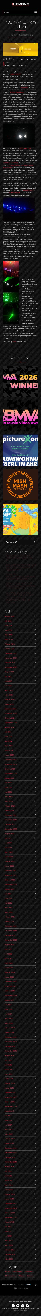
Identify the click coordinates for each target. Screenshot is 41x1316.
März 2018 (9, 1079)
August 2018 (9, 1055)
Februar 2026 (10, 644)
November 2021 (11, 875)
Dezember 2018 (10, 1037)
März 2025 (9, 695)
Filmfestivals (17, 1271)
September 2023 (11, 773)
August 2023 (9, 778)
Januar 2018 (9, 1088)
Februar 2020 (10, 972)
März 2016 (9, 1190)
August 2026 (9, 616)
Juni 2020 (8, 954)
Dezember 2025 (10, 653)
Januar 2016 (9, 1199)
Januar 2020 (9, 977)
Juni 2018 (8, 1065)
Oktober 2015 (10, 1213)
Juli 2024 (8, 732)
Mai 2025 (8, 686)
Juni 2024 (8, 736)
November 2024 (11, 713)
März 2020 (9, 968)
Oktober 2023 (10, 769)
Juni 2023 (8, 787)
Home (13, 35)
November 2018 (11, 1042)
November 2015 (11, 1208)
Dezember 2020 (10, 926)
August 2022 (9, 834)
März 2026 (9, 639)
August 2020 (9, 945)
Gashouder (24, 87)
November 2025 (11, 658)
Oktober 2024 (10, 718)
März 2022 (9, 857)
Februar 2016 (10, 1194)
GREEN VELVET (16, 74)
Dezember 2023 (10, 760)
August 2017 (9, 1111)
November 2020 (11, 931)
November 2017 (11, 1097)
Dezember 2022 (10, 815)
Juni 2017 (8, 1120)
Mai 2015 (8, 1236)
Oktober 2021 (10, 880)
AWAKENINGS (28, 190)
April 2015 (9, 1240)
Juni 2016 (8, 1176)
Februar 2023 (10, 806)
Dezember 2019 (10, 982)
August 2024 (9, 727)
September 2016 (11, 1162)
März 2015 (9, 1245)
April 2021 (9, 908)
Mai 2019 (8, 1014)
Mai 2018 (8, 1069)
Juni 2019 (8, 1009)
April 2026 (9, 635)
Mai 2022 (8, 847)
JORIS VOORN (14, 193)
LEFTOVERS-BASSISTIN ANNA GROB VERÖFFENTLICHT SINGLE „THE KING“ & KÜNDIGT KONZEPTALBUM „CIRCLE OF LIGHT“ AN (20, 598)
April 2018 (9, 1074)
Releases (30, 1276)
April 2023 (9, 797)
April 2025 (9, 690)
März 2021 (9, 912)
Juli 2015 (8, 1227)
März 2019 (9, 1023)
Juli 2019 (8, 1005)
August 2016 (9, 1166)
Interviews (28, 1271)
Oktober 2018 (10, 1046)
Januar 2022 (9, 866)
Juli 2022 (8, 838)
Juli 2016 (8, 1171)
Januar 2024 (9, 755)
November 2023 (11, 764)
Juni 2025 (8, 681)
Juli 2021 (8, 894)
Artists (7, 1271)
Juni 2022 (8, 843)
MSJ (14, 342)
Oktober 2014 (10, 1254)
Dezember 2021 (10, 870)
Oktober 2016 (10, 1157)
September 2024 (11, 723)
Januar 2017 (9, 1143)
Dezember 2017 (10, 1092)
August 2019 (9, 1000)
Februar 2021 (10, 917)
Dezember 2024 (10, 709)
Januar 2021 (9, 921)
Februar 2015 (10, 1250)
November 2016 (11, 1153)
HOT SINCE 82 (25, 148)
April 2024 (9, 746)
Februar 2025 (10, 699)
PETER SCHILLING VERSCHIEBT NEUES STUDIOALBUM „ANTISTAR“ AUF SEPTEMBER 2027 (21, 586)
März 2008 (9, 1259)
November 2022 (11, 820)
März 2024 (9, 750)
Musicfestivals (24, 35)
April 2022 (9, 852)
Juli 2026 (8, 621)
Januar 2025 (9, 704)
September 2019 (11, 995)
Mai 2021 (8, 903)
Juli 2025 (8, 676)
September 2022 (11, 829)
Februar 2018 (10, 1083)
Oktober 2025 (10, 662)
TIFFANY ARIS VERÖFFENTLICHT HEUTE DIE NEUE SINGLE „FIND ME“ (19, 558)
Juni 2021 (8, 898)
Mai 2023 (8, 792)
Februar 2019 (10, 1028)
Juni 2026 (8, 626)
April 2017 (9, 1130)
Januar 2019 (9, 1032)
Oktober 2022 (10, 824)
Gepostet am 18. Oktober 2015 (16, 65)
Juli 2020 (8, 949)
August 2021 (9, 889)
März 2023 (9, 801)
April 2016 (9, 1185)
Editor (7, 63)
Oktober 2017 (10, 1102)
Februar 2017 (10, 1139)
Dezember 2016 (10, 1148)
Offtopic (22, 1276)
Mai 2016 (8, 1180)
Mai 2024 (8, 741)
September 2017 (11, 1106)
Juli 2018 (8, 1060)
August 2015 (9, 1222)
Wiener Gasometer (17, 92)
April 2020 (9, 963)
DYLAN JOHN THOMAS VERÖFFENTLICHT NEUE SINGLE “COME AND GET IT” (20, 576)
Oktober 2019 (10, 991)
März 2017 (9, 1134)
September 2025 (11, 667)
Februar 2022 (10, 861)
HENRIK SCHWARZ (10, 163)
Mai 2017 (8, 1125)
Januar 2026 (9, 649)
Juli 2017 (8, 1116)
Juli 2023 (8, 783)
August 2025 (9, 672)
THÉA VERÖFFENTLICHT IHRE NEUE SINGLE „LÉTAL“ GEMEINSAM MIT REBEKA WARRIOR (21, 567)
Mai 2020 (8, 958)
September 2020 (11, 940)
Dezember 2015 (10, 1203)
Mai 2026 (8, 630)
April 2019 (9, 1018)
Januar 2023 (9, 810)
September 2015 (11, 1217)
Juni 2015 (8, 1231)
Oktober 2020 (10, 935)
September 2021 (11, 884)
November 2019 (11, 986)
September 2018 (11, 1051)
